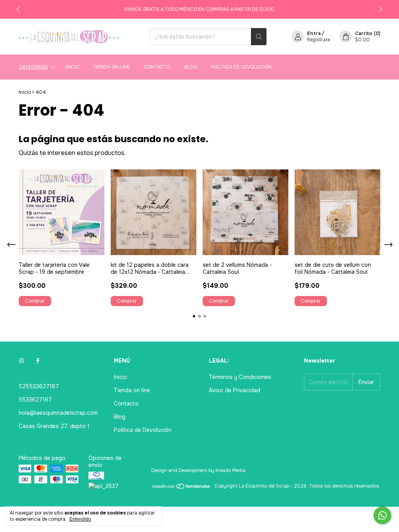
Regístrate (318, 40)
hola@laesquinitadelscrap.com (58, 412)
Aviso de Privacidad (234, 390)
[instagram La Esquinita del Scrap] (21, 360)
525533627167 (39, 386)
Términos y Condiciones (240, 377)
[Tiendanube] (181, 488)
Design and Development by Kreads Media (198, 470)
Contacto (157, 67)
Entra (314, 33)
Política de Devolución (241, 67)
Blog (190, 67)
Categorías (33, 67)
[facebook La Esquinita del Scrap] (38, 360)
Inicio (72, 67)
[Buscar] (259, 36)
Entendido (80, 519)
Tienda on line (111, 67)
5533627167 (35, 399)
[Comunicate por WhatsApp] (382, 515)
